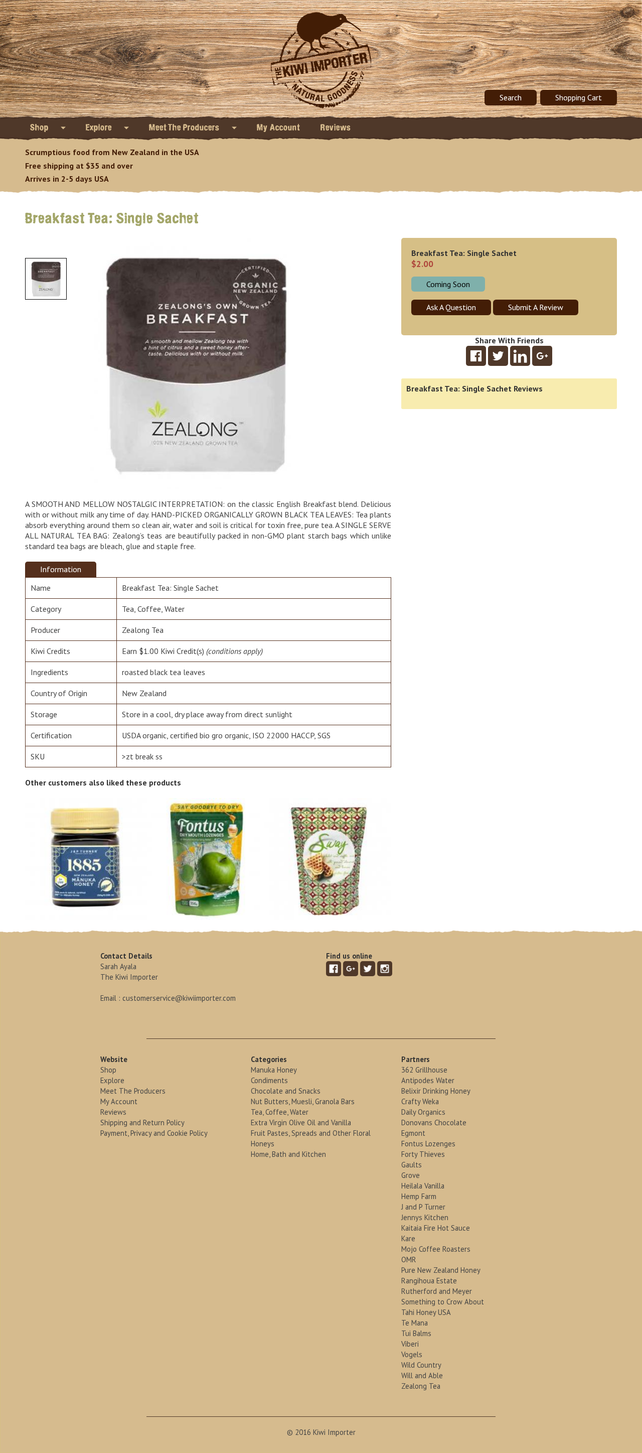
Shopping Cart (578, 97)
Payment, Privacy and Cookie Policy (154, 1133)
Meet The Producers (185, 127)
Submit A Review (535, 307)
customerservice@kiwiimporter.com (179, 998)
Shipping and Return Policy (142, 1122)
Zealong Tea (143, 630)
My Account (278, 127)
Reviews (335, 127)
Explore (100, 127)
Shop (40, 127)
